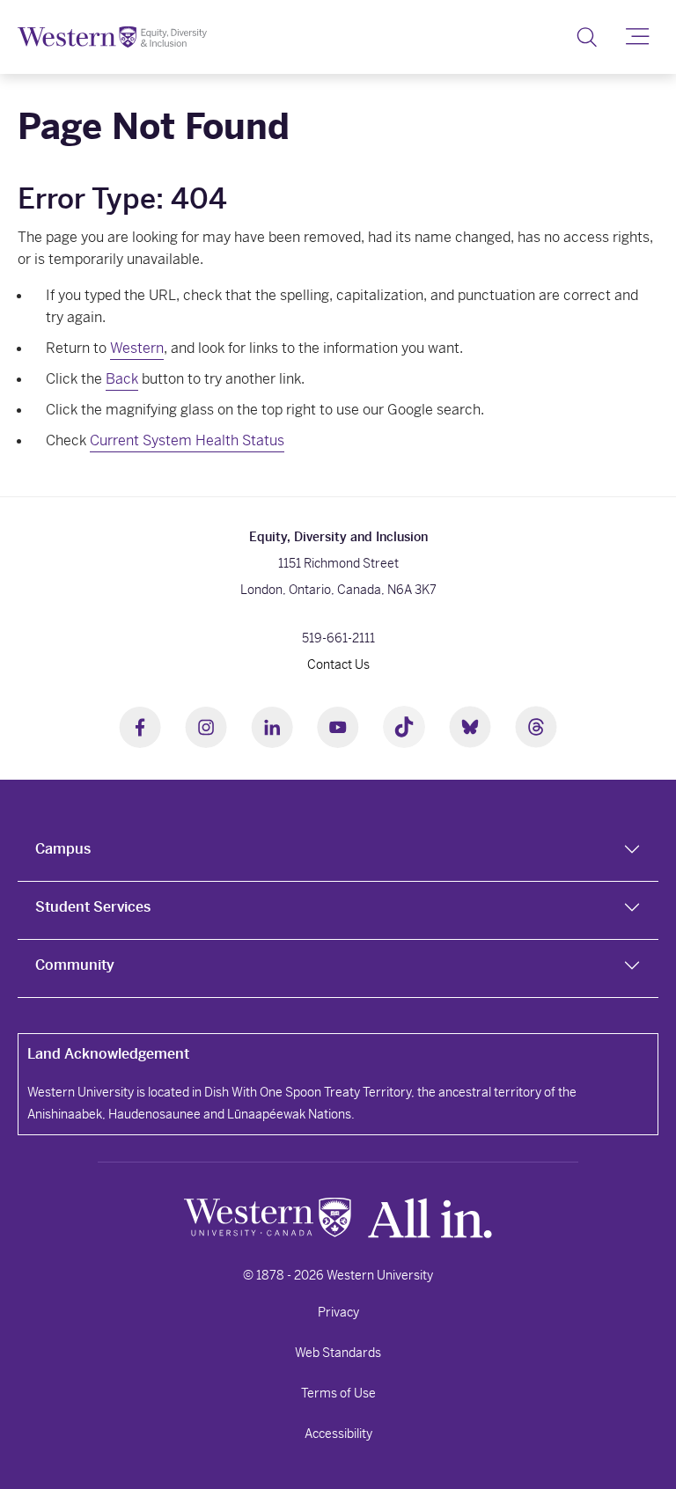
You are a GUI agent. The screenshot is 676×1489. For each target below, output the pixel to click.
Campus (63, 849)
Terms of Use (338, 1393)
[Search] (587, 37)
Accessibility (338, 1433)
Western (137, 348)
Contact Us (338, 664)
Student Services (93, 907)
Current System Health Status (187, 440)
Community (74, 965)
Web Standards (338, 1353)
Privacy (338, 1312)
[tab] (338, 853)
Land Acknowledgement (108, 1054)
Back (122, 379)
